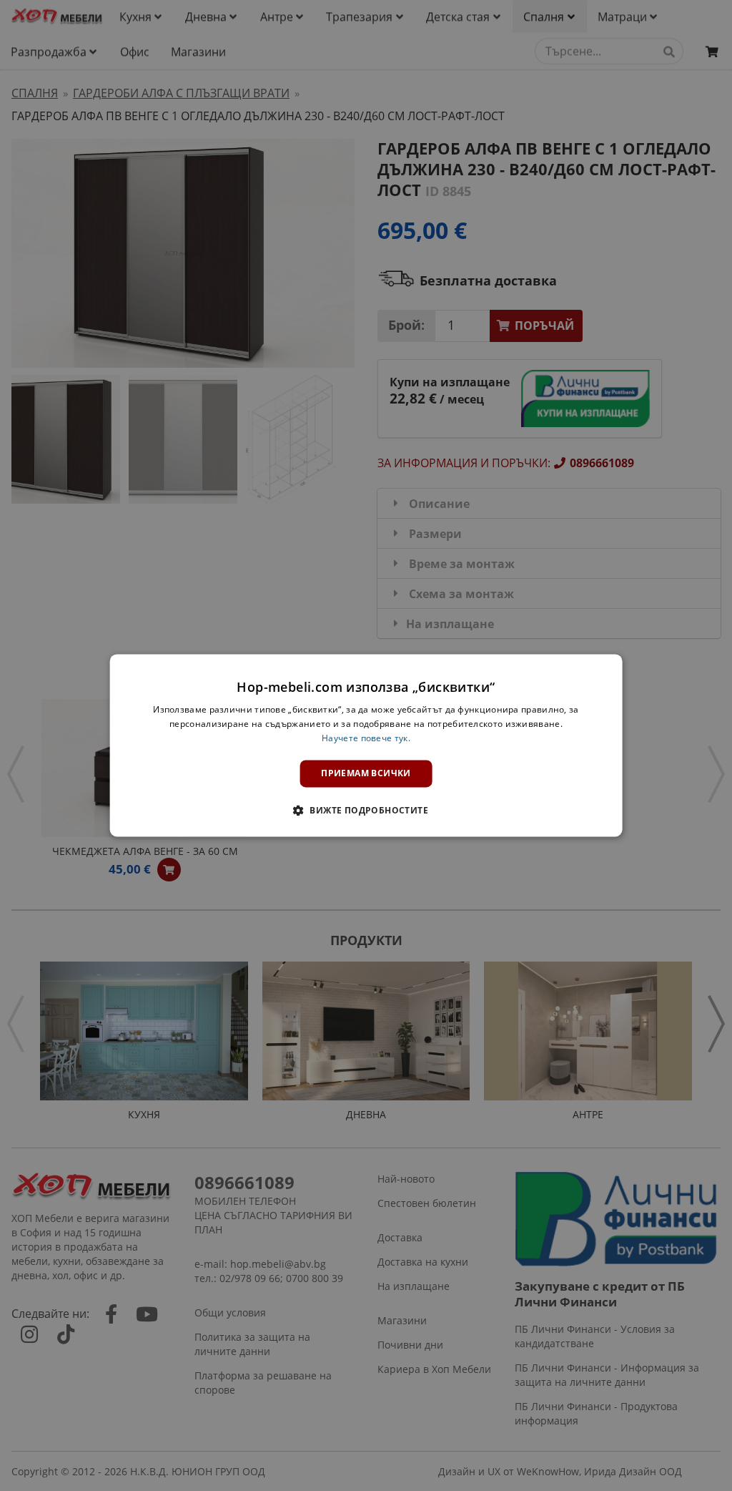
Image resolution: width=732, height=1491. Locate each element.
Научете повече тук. (366, 738)
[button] (366, 810)
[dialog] (366, 745)
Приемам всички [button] (366, 773)
